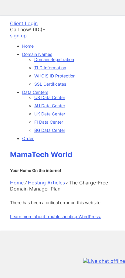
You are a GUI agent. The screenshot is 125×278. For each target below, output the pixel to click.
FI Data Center (48, 122)
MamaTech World (41, 154)
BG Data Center (49, 130)
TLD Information (50, 67)
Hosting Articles (46, 183)
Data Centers (35, 92)
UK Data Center (49, 113)
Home (28, 46)
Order (28, 138)
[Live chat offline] (104, 261)
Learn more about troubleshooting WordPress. (55, 216)
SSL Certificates (50, 84)
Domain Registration (54, 59)
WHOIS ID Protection (55, 75)
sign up (18, 36)
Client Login (24, 23)
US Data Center (49, 97)
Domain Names (37, 54)
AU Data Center (49, 105)
